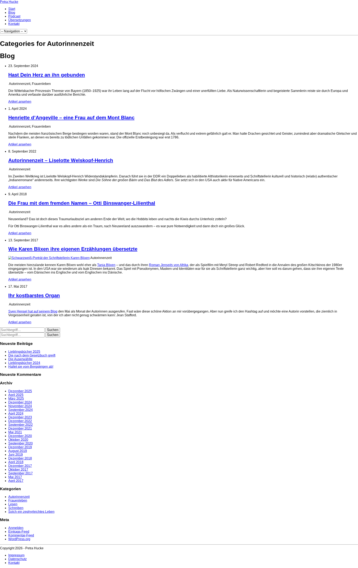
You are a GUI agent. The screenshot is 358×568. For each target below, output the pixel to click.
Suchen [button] (52, 330)
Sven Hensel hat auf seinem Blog (32, 311)
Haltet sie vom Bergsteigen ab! (30, 366)
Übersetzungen (19, 20)
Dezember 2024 (20, 402)
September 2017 (20, 473)
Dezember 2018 (20, 458)
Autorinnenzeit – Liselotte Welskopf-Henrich (60, 160)
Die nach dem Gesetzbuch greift (31, 355)
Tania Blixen (106, 265)
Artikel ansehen (19, 101)
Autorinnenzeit (19, 496)
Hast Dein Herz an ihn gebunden (46, 75)
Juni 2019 (15, 454)
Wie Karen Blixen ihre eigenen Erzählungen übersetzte (72, 249)
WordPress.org (19, 539)
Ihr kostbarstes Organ (34, 295)
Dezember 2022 (20, 421)
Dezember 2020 (20, 436)
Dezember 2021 (20, 428)
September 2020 (20, 443)
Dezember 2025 (20, 391)
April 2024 (15, 413)
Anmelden (15, 528)
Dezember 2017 (20, 466)
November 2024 (20, 406)
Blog (11, 12)
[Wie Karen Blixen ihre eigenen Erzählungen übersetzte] (49, 258)
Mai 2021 (15, 432)
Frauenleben (17, 500)
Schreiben (15, 508)
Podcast (14, 16)
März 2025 (16, 398)
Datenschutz (17, 559)
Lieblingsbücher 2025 (24, 351)
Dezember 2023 (20, 417)
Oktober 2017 (18, 469)
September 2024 (20, 410)
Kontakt (13, 24)
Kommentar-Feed (21, 535)
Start (11, 9)
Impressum (16, 555)
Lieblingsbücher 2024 (24, 363)
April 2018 (15, 462)
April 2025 (15, 395)
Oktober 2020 (18, 439)
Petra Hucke (9, 2)
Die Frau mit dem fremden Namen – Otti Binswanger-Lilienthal (81, 203)
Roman (168, 265)
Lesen (12, 504)
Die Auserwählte (20, 359)
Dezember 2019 (20, 447)
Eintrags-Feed (18, 531)
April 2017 (15, 480)
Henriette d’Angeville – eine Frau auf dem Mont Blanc (71, 117)
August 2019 (17, 451)
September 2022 (20, 424)
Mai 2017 (15, 477)
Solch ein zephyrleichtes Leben (31, 511)
